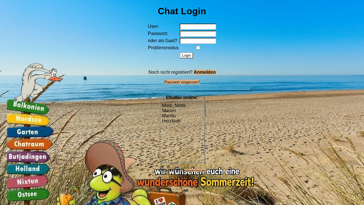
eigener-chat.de (194, 170)
